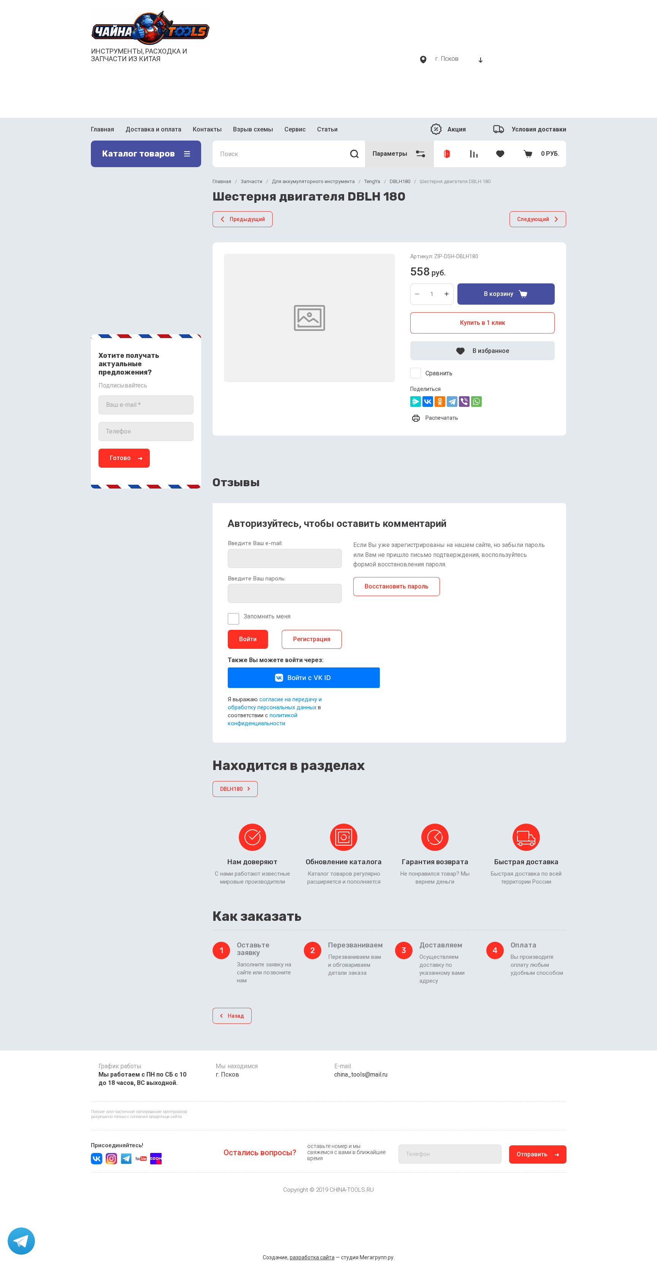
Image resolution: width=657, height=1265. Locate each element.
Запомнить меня (267, 616)
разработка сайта (312, 1257)
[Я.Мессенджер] (415, 401)
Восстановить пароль (396, 586)
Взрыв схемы (253, 129)
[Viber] (464, 401)
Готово (120, 458)
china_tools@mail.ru (360, 1074)
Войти (248, 639)
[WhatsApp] (476, 401)
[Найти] (354, 154)
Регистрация (311, 639)
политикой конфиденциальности (262, 719)
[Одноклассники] (440, 401)
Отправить (532, 1154)
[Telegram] (452, 401)
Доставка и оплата (153, 129)
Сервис (295, 129)
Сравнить (438, 373)
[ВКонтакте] (427, 401)
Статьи (327, 129)
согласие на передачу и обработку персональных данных (275, 703)
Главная (102, 129)
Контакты (207, 129)
